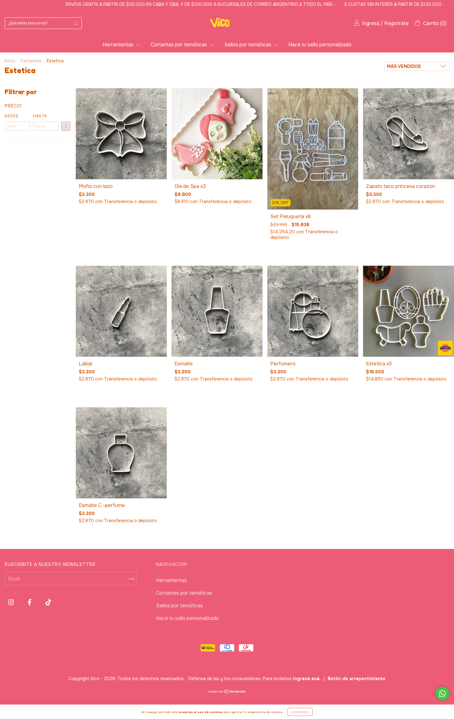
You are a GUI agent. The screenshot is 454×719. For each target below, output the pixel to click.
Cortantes (30, 61)
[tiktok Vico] (48, 602)
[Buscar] (76, 23)
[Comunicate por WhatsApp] (442, 693)
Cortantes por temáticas (179, 44)
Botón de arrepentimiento (356, 678)
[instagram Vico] (12, 602)
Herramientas (119, 44)
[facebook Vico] (30, 602)
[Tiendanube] (227, 692)
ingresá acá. (307, 678)
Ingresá (370, 23)
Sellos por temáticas (248, 44)
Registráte (396, 23)
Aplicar (65, 126)
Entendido (300, 711)
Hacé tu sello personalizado (319, 44)
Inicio (10, 61)
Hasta (40, 116)
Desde (12, 116)
